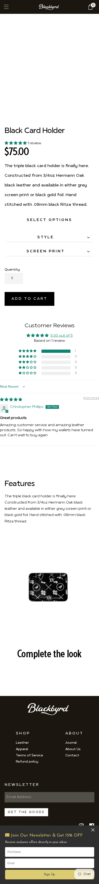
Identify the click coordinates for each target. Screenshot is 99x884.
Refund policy (27, 761)
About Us (73, 749)
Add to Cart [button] (29, 299)
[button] (49, 874)
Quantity (12, 269)
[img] (11, 400)
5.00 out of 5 (61, 336)
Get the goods (26, 812)
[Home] (49, 7)
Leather (22, 743)
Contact (72, 755)
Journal (71, 743)
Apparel (22, 749)
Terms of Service (29, 755)
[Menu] (5, 7)
